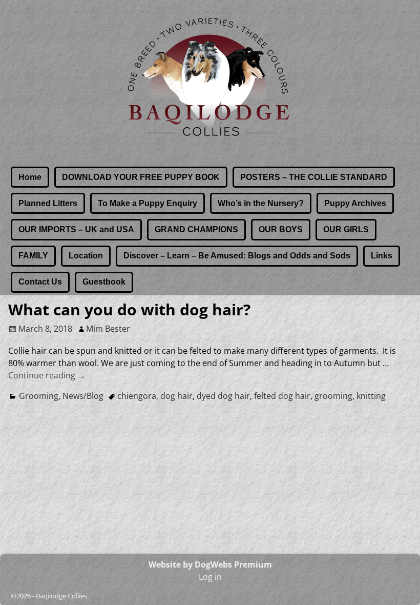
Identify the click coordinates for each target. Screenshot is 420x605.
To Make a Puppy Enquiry (147, 203)
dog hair (176, 395)
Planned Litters (47, 203)
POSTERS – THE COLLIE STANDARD (313, 177)
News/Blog (82, 395)
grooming (333, 395)
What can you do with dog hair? (129, 309)
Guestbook (103, 281)
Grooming (38, 395)
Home (29, 177)
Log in (210, 576)
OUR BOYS (281, 229)
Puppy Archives (355, 203)
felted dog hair (282, 395)
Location (86, 255)
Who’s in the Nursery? (261, 203)
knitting (371, 395)
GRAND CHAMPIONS (196, 229)
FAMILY (33, 255)
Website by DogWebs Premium (210, 564)
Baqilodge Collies (61, 595)
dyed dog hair (223, 395)
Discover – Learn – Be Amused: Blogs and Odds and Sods (236, 255)
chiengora (136, 395)
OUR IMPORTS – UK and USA (76, 229)
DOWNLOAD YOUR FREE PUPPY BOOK (141, 177)
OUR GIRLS (346, 229)
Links (381, 255)
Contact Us (40, 281)
